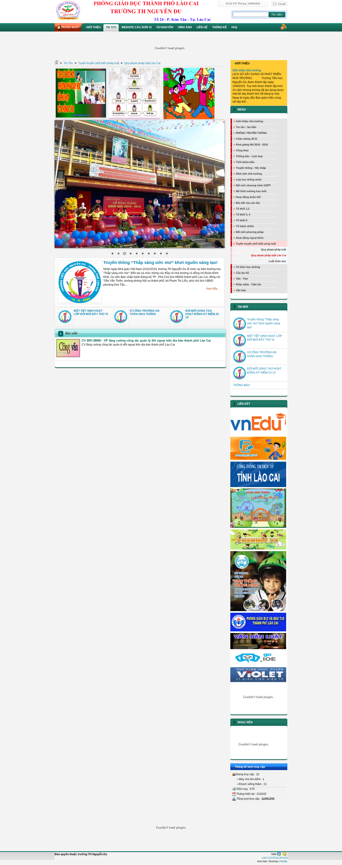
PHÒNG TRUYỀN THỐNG (251, 132)
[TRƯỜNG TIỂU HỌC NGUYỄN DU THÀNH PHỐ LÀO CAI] (142, 10)
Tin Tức (68, 63)
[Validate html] (279, 854)
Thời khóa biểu (245, 162)
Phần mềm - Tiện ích (248, 284)
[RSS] (283, 26)
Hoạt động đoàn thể (248, 197)
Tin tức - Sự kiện (246, 127)
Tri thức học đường (248, 267)
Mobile (283, 861)
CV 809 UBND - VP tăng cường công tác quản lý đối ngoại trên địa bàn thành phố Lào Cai (146, 340)
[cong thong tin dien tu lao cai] (258, 486)
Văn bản (241, 290)
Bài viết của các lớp (248, 202)
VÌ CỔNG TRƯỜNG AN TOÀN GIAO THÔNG (144, 312)
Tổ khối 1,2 (242, 208)
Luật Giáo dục (277, 261)
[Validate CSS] (284, 854)
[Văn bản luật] (258, 648)
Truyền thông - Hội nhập (251, 167)
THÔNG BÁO (241, 385)
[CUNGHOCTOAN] (258, 527)
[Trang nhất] (56, 63)
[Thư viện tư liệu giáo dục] (258, 682)
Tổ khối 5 (241, 220)
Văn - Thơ (242, 278)
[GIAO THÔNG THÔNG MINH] (258, 610)
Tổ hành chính (245, 226)
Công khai (242, 150)
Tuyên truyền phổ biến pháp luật (98, 63)
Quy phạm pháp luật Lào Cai (142, 63)
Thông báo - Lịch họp (249, 156)
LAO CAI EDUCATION (274, 857)
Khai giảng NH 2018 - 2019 (252, 144)
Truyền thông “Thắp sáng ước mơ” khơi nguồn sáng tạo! (160, 262)
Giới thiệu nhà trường (246, 70)
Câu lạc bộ (242, 272)
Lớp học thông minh (249, 179)
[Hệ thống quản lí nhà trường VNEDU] (258, 434)
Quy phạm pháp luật (273, 249)
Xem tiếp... (212, 288)
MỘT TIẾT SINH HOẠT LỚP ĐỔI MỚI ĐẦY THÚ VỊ (91, 312)
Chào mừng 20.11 (246, 138)
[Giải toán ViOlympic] (258, 697)
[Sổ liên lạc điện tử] (258, 458)
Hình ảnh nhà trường (249, 173)
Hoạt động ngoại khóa (249, 237)
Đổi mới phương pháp (250, 232)
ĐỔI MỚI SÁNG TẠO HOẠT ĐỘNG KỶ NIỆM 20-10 (202, 314)
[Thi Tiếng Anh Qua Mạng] (258, 664)
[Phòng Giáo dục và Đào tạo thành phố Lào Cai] (258, 630)
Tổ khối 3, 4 (243, 214)
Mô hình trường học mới (251, 191)
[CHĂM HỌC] (258, 548)
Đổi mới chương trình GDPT (253, 185)
